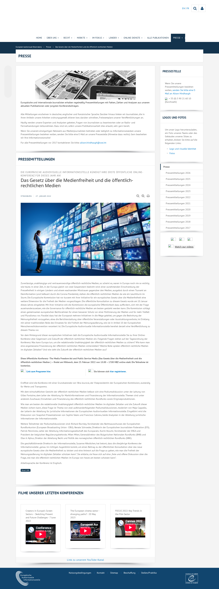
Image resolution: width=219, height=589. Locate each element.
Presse (166, 166)
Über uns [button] (52, 37)
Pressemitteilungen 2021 (178, 203)
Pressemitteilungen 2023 (178, 191)
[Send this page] (8, 94)
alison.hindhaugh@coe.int (93, 142)
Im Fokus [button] (97, 37)
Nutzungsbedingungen (80, 572)
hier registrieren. (118, 371)
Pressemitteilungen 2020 (178, 209)
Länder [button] (113, 37)
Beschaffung (129, 572)
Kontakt (101, 572)
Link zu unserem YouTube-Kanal (85, 559)
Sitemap (114, 572)
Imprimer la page (148, 196)
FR (188, 8)
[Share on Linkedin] (8, 87)
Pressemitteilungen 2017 (178, 227)
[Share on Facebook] (8, 81)
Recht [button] (66, 37)
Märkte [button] (81, 37)
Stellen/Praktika (149, 572)
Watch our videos (184, 246)
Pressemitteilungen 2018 (178, 221)
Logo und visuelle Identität (182, 148)
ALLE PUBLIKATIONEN (158, 37)
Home (39, 37)
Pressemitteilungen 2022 (178, 197)
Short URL (25, 470)
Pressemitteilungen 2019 (178, 215)
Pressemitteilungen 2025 (178, 179)
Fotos (172, 153)
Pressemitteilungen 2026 (178, 172)
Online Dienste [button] (132, 37)
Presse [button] (177, 37)
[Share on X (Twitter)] (8, 75)
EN (183, 8)
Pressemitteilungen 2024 (178, 185)
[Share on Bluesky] (8, 69)
